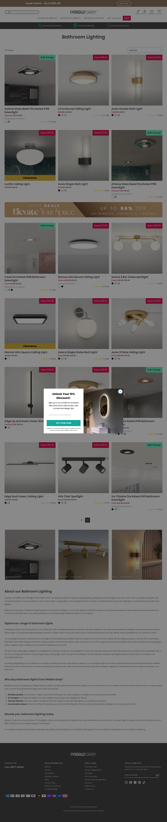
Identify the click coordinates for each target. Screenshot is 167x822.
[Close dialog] (120, 391)
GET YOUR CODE (63, 423)
